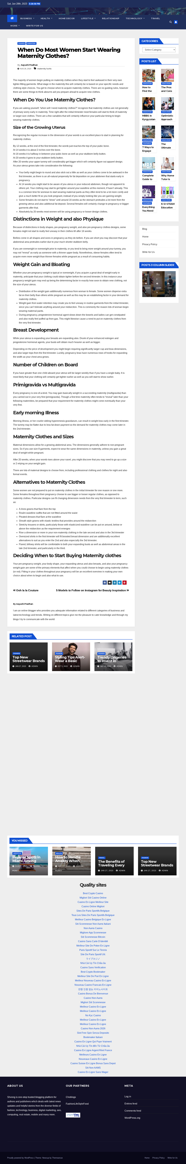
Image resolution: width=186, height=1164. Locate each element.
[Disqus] (71, 713)
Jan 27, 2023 (21, 866)
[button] (170, 22)
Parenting (31, 43)
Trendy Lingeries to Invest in (111, 659)
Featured (147, 143)
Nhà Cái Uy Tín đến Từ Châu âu (93, 1046)
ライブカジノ (93, 959)
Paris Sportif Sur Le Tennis (93, 950)
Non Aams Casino (93, 928)
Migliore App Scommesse (93, 932)
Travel (155, 18)
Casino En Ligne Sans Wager (93, 1072)
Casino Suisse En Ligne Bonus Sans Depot (93, 1063)
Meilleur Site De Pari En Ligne (93, 976)
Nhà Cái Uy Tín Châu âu (93, 963)
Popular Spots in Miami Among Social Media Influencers (26, 862)
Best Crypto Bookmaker (93, 972)
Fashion (21, 43)
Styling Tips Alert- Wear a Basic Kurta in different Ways (70, 662)
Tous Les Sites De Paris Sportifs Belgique (93, 915)
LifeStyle (87, 18)
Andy (170, 290)
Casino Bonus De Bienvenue (93, 993)
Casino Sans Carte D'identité (93, 941)
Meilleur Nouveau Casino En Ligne (93, 980)
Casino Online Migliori (93, 906)
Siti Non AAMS (93, 1067)
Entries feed (131, 1103)
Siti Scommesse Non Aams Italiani (93, 924)
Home (145, 236)
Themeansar (57, 1158)
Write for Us (34, 25)
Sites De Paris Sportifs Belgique (93, 911)
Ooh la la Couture (27, 590)
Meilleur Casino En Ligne (93, 1006)
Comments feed (133, 1111)
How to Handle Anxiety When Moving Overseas (69, 861)
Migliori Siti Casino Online (93, 897)
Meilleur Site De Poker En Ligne (93, 945)
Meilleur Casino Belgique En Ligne (93, 919)
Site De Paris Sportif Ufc (93, 954)
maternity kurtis (44, 68)
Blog (144, 229)
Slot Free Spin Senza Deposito (93, 1033)
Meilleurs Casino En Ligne (93, 1054)
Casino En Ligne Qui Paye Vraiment (93, 1041)
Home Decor (67, 18)
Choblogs (71, 1097)
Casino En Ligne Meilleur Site (93, 902)
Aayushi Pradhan (29, 65)
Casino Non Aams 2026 (93, 1028)
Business (26, 18)
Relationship (110, 18)
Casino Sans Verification (93, 967)
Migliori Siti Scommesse (93, 1002)
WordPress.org (132, 1118)
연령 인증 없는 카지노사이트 (93, 989)
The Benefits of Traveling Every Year (111, 865)
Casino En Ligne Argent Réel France (93, 1050)
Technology (134, 18)
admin (34, 666)
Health (46, 18)
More (14, 25)
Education (147, 83)
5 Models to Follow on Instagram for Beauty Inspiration (91, 590)
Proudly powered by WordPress (20, 1158)
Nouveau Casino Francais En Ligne (93, 985)
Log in (128, 1096)
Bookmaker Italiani (93, 1037)
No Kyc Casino (93, 1015)
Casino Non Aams (93, 998)
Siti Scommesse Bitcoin (93, 937)
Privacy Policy (149, 244)
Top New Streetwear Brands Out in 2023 (28, 661)
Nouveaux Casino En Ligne (93, 1059)
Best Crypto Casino (93, 893)
